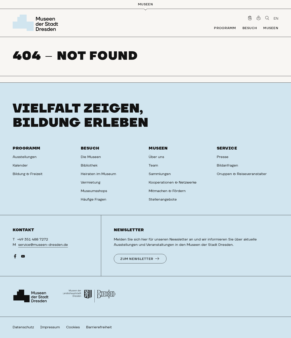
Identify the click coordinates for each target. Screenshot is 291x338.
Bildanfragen (227, 165)
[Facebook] (15, 257)
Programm (26, 148)
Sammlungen (160, 174)
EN (276, 18)
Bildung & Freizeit (28, 174)
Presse (222, 157)
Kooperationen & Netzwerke (173, 182)
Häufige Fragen (93, 199)
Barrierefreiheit (99, 327)
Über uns (156, 157)
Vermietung (90, 182)
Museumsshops (94, 191)
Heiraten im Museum (98, 174)
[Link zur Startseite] (36, 22)
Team (153, 165)
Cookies (73, 327)
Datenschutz (23, 327)
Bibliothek (89, 165)
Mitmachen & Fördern (167, 191)
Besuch (90, 148)
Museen (158, 148)
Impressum (50, 327)
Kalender (20, 165)
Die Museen (91, 157)
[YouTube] (23, 257)
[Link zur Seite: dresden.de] (89, 296)
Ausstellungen (25, 157)
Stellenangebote (163, 199)
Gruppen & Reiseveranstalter (242, 174)
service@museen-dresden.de (43, 245)
